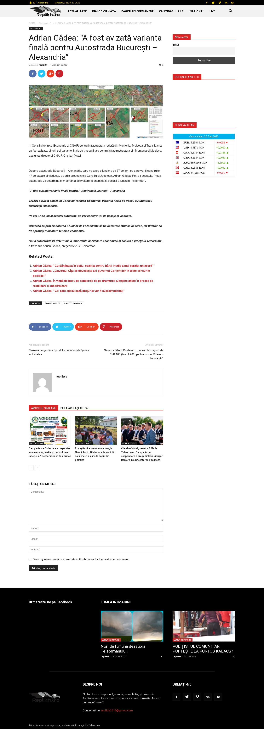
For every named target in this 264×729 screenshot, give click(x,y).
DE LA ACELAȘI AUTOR (74, 408)
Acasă (32, 23)
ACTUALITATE (77, 11)
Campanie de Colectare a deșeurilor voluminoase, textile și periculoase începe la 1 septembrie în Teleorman (50, 452)
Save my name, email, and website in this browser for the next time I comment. (81, 559)
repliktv (43, 64)
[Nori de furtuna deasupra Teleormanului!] (132, 626)
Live (212, 11)
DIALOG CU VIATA (104, 11)
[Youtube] (232, 2)
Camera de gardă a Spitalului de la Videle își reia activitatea (59, 352)
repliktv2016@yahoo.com (117, 710)
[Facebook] (207, 2)
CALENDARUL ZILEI (171, 11)
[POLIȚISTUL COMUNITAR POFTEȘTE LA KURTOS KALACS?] (204, 626)
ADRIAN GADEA (52, 303)
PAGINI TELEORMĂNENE (137, 11)
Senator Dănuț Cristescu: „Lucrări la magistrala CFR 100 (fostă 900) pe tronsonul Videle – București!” (133, 354)
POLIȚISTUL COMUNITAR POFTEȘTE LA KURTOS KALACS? (203, 648)
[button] (230, 11)
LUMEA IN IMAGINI (110, 639)
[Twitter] (213, 2)
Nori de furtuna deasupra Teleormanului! (123, 648)
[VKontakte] (226, 2)
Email (176, 44)
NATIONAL (197, 11)
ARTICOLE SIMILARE (43, 408)
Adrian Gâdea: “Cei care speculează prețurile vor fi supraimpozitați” (79, 290)
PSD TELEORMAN (73, 303)
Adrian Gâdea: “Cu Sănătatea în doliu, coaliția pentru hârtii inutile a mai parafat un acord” (93, 265)
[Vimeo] (219, 2)
